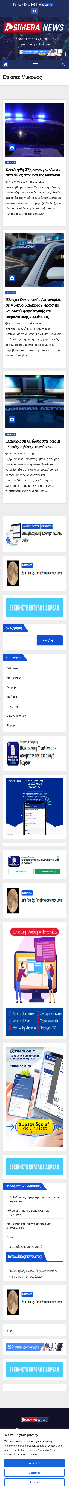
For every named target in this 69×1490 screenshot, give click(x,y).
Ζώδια (10, 1237)
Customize (35, 1472)
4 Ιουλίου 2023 (18, 182)
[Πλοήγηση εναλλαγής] (35, 65)
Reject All (34, 1482)
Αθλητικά (12, 668)
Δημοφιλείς (13, 677)
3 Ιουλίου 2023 (18, 323)
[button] (63, 64)
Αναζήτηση (13, 628)
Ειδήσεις (38, 182)
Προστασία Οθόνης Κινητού (24, 1246)
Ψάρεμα (11, 725)
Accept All (34, 1463)
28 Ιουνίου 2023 (19, 453)
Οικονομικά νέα (16, 715)
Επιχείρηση (13, 706)
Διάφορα (11, 162)
